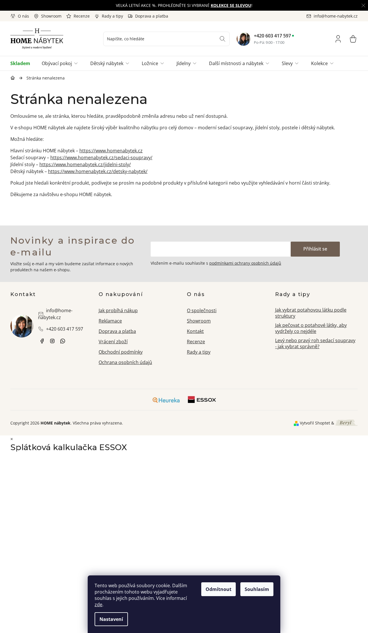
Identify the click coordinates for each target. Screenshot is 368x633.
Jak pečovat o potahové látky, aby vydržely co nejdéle (311, 328)
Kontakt (195, 331)
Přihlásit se (315, 249)
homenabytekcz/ (52, 341)
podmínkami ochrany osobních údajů (245, 263)
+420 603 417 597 (272, 36)
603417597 (63, 341)
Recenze (82, 16)
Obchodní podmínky (121, 352)
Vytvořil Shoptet (315, 423)
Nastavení (111, 619)
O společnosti (201, 310)
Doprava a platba (151, 16)
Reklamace (110, 321)
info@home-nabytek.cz (55, 314)
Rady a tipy (112, 16)
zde (98, 604)
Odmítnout (218, 589)
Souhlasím (257, 589)
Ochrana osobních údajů (125, 362)
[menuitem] (23, 63)
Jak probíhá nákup (118, 310)
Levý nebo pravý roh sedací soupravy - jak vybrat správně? (315, 343)
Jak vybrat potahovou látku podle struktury (310, 313)
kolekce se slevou (231, 5)
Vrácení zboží (113, 341)
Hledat (222, 39)
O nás (23, 16)
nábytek (42, 341)
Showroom (51, 16)
